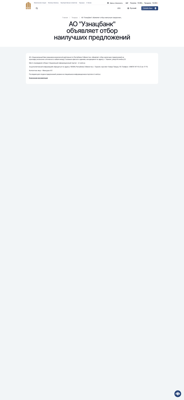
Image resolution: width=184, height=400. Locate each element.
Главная (65, 17)
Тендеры (75, 17)
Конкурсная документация (38, 78)
